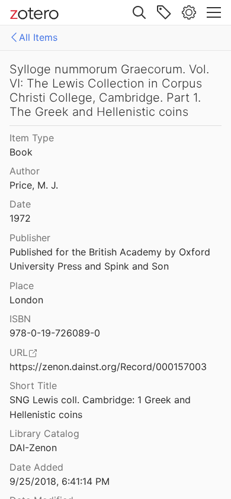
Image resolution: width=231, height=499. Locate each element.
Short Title (33, 385)
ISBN (20, 319)
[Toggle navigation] (213, 12)
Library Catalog (44, 433)
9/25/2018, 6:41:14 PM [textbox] (59, 481)
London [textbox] (26, 300)
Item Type (31, 138)
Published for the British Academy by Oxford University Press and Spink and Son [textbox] (111, 259)
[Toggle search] (139, 12)
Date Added (36, 467)
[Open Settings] (189, 12)
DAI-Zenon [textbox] (33, 447)
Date (20, 204)
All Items (38, 37)
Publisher (29, 238)
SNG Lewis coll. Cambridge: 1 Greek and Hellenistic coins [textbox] (101, 407)
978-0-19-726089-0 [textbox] (54, 333)
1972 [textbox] (20, 218)
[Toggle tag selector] (164, 12)
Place (21, 285)
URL (18, 352)
